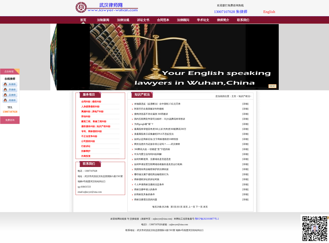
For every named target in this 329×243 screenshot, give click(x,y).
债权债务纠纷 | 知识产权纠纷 (95, 126)
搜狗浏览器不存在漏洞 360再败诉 (151, 114)
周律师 (12, 100)
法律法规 (123, 20)
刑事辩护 (85, 151)
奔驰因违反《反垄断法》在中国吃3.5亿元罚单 (157, 104)
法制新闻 (103, 20)
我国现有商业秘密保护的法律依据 (151, 169)
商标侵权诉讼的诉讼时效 (146, 179)
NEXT (272, 86)
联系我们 (243, 20)
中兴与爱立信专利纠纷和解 (148, 154)
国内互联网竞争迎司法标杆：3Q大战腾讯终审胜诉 (159, 119)
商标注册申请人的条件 (145, 189)
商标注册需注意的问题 (145, 199)
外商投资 (85, 156)
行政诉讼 (85, 146)
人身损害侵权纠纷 (90, 106)
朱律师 (12, 84)
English (269, 12)
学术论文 (203, 20)
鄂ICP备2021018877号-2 (207, 218)
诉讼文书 (143, 20)
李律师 (12, 89)
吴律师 (12, 95)
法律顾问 (183, 20)
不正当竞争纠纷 (89, 136)
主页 (234, 96)
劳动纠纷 (85, 116)
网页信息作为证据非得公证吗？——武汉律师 (157, 144)
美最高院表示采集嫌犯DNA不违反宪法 (154, 134)
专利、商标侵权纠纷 (91, 131)
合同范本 (163, 20)
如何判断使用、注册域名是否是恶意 (152, 159)
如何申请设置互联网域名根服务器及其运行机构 (158, 164)
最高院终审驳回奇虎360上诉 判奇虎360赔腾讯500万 (160, 129)
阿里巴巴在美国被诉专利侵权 (149, 108)
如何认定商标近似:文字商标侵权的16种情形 (156, 139)
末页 (205, 206)
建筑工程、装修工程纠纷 (93, 121)
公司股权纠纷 (88, 141)
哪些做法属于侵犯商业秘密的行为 (151, 174)
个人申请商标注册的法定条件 (149, 184)
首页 (83, 20)
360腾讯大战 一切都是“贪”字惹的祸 (152, 149)
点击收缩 (9, 71)
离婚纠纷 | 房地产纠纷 (92, 111)
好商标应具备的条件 (144, 194)
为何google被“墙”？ (144, 124)
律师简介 (223, 20)
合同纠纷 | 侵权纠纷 (91, 101)
